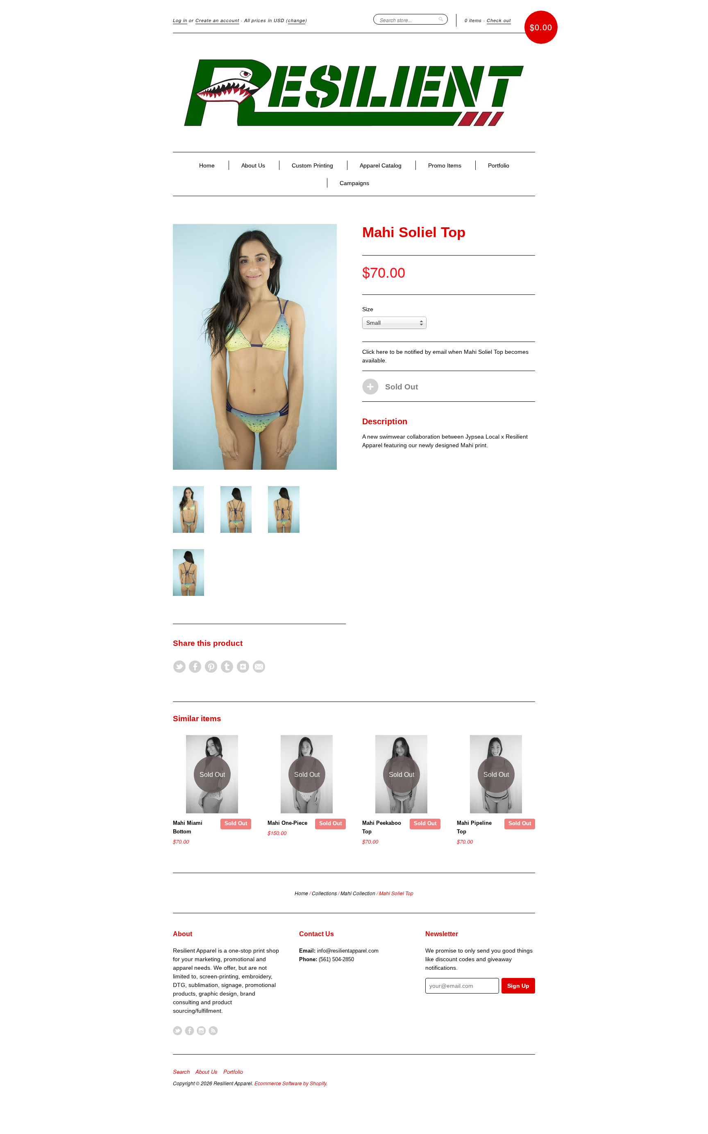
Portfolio (498, 165)
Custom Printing (312, 165)
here (382, 352)
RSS (213, 1030)
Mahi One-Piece (287, 823)
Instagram (201, 1030)
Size (367, 309)
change (296, 20)
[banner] (354, 92)
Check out (499, 20)
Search (181, 1072)
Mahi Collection (357, 893)
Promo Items (444, 165)
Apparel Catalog (381, 165)
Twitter (177, 1030)
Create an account (217, 20)
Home (207, 165)
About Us (253, 165)
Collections (324, 893)
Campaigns (354, 183)
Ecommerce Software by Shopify (290, 1083)
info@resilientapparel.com (348, 951)
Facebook (189, 1030)
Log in (180, 20)
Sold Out (236, 823)
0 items (473, 20)
